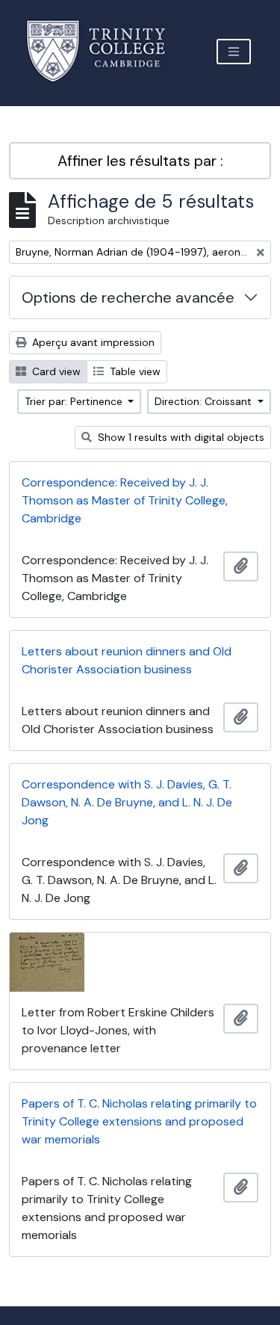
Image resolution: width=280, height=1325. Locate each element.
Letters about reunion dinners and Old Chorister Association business (126, 660)
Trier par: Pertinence (75, 401)
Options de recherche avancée (128, 297)
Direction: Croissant (205, 401)
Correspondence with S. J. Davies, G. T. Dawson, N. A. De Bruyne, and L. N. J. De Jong (127, 802)
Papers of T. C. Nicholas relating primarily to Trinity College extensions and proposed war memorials (139, 1121)
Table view (134, 371)
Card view (55, 371)
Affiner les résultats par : (140, 160)
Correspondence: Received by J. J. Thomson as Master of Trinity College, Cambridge (125, 500)
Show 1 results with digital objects (179, 437)
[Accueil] (105, 51)
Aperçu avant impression (92, 342)
